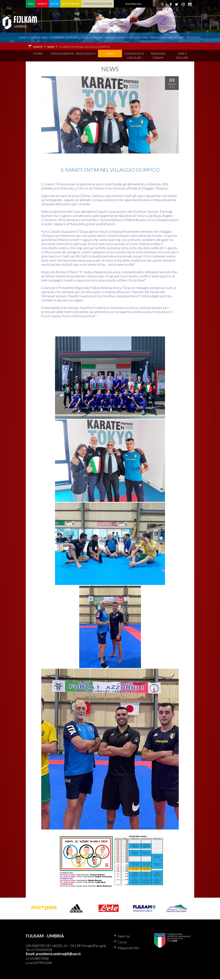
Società (129, 37)
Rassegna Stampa (114, 37)
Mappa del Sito (128, 948)
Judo (31, 3)
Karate (42, 3)
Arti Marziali (71, 3)
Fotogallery (193, 37)
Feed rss (124, 936)
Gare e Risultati (182, 55)
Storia (37, 53)
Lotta (54, 3)
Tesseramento (157, 37)
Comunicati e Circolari (134, 55)
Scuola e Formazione (90, 37)
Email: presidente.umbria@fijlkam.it (53, 954)
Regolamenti (86, 53)
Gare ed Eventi (176, 37)
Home (22, 37)
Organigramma (62, 53)
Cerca (122, 942)
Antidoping (141, 37)
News (44, 37)
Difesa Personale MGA (97, 3)
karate (50, 81)
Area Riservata (133, 3)
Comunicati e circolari (62, 37)
